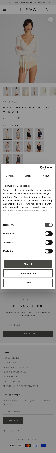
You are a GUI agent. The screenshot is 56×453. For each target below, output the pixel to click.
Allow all (28, 264)
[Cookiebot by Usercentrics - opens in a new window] (40, 168)
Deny (28, 282)
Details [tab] (28, 176)
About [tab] (46, 176)
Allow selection (28, 273)
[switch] (49, 233)
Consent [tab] (10, 176)
